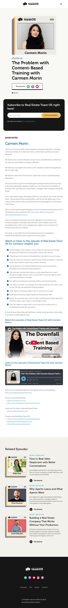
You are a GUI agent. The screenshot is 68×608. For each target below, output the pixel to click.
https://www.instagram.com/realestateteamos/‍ (23, 419)
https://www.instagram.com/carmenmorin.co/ (23, 403)
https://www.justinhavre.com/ (17, 411)
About (37, 587)
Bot (31, 587)
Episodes (23, 587)
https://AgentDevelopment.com (16, 215)
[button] (61, 4)
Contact (45, 587)
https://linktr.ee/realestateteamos (18, 424)
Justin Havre (34, 212)
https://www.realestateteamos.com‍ (19, 421)
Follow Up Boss (41, 599)
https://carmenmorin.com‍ (16, 400)
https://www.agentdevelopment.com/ (18, 393)
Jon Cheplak (47, 212)
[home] (30, 4)
